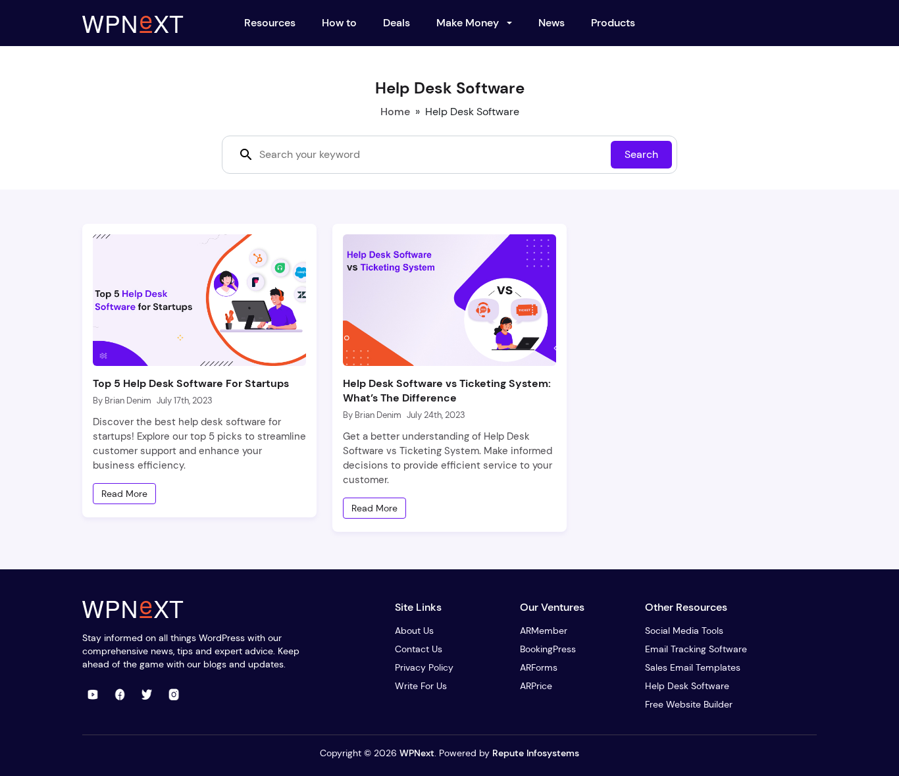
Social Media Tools (684, 630)
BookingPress (548, 649)
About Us (414, 630)
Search (641, 154)
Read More (124, 494)
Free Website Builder (688, 704)
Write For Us (421, 686)
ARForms (538, 667)
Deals (396, 23)
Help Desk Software (687, 686)
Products (613, 23)
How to (339, 23)
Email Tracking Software (696, 649)
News (551, 23)
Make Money (467, 23)
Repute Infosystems (535, 753)
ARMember (543, 630)
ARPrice (536, 686)
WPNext (416, 753)
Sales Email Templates (692, 667)
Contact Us (418, 649)
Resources (269, 23)
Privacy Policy (424, 667)
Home (395, 111)
